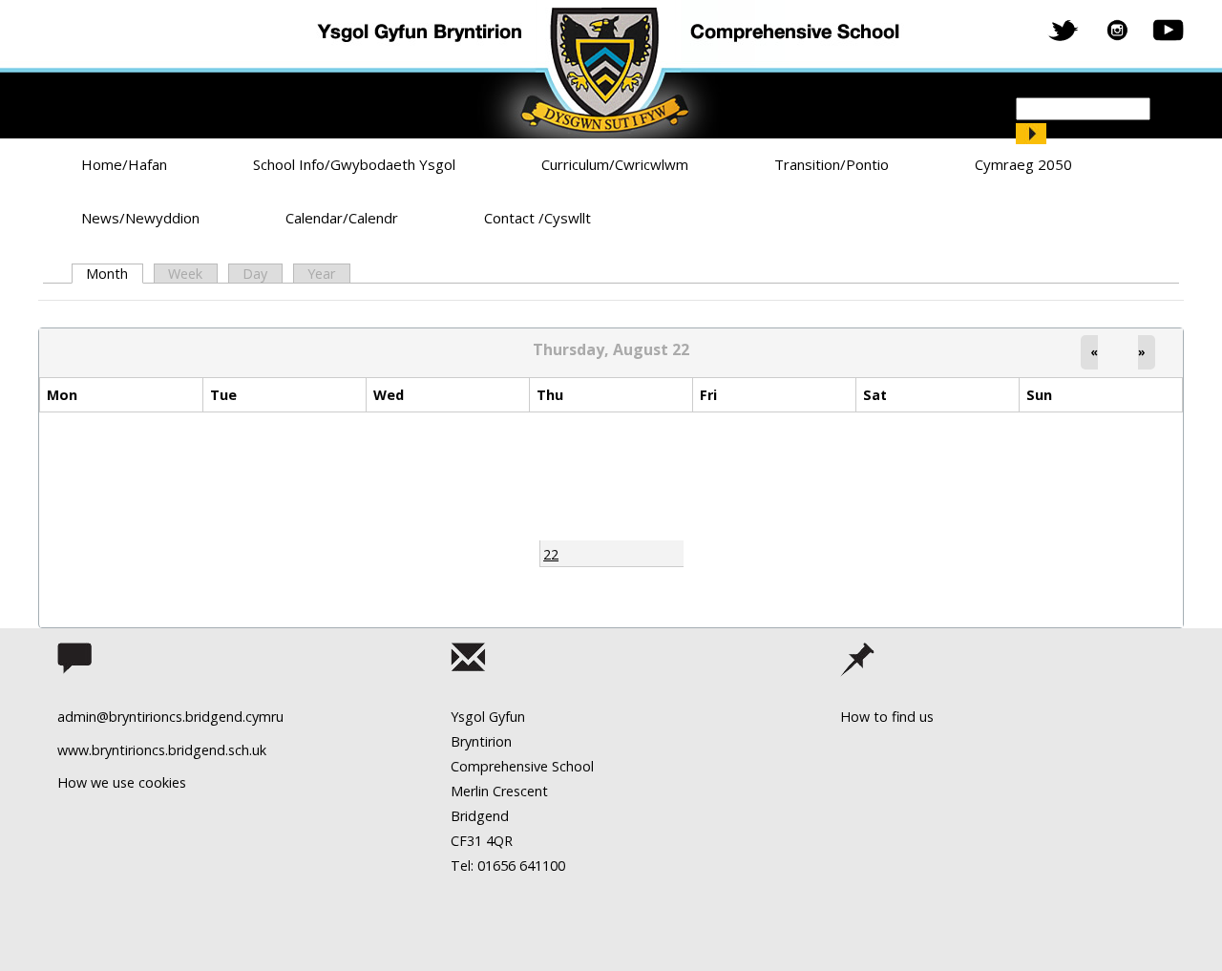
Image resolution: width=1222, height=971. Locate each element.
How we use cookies (121, 782)
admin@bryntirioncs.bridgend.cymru (170, 716)
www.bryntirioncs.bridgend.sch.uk (161, 750)
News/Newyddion (140, 217)
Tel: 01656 (483, 865)
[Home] (611, 69)
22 (550, 554)
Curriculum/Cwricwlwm (614, 164)
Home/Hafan (124, 164)
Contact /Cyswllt (537, 217)
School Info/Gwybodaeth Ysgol (354, 164)
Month (114, 273)
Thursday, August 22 (611, 349)
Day (254, 273)
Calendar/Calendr (341, 217)
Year (321, 273)
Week (185, 273)
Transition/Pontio (831, 164)
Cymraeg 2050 (1023, 164)
